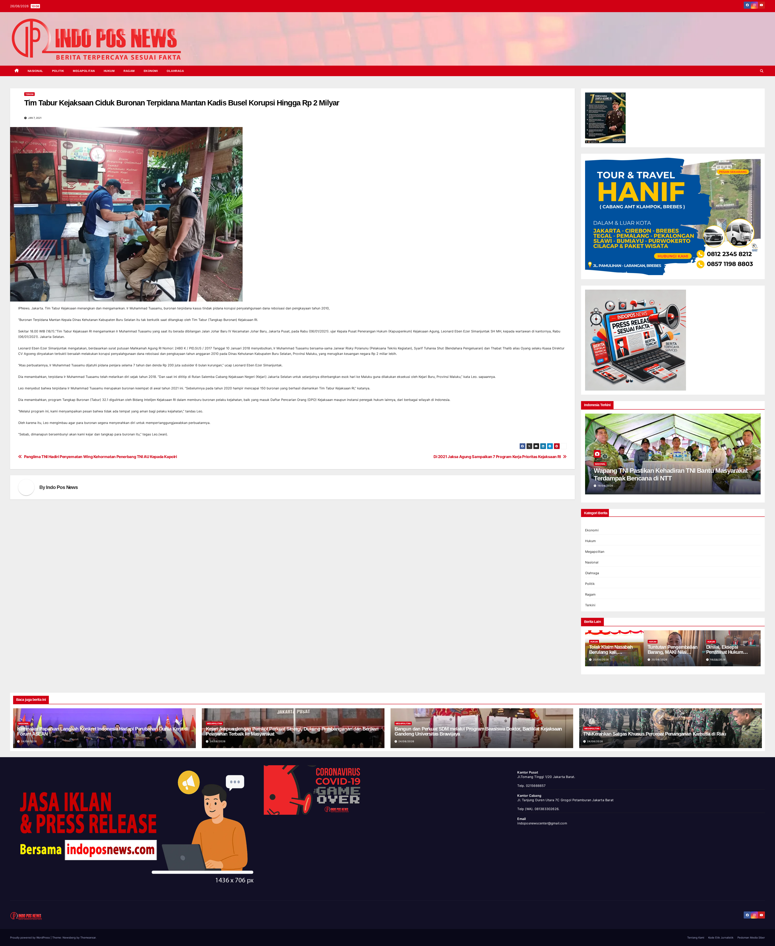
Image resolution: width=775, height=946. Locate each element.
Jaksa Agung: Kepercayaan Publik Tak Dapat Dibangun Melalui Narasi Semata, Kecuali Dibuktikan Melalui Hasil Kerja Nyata (671, 478)
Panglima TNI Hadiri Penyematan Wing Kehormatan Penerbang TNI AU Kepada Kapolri (100, 456)
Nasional (35, 71)
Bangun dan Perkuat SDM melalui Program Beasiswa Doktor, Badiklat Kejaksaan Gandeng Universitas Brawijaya (478, 731)
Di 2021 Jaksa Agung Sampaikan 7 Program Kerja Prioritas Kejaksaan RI (497, 456)
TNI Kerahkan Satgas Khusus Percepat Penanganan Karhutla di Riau (654, 734)
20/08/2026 (601, 659)
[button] (761, 71)
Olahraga (175, 71)
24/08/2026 (29, 741)
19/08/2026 (605, 485)
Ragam (129, 71)
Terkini (29, 94)
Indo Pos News (62, 487)
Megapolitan (84, 71)
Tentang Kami (695, 937)
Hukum (109, 71)
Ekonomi (151, 71)
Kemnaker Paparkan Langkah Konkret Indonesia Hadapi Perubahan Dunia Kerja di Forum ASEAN (102, 731)
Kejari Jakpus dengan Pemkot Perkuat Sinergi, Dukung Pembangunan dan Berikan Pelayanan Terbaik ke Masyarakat (292, 731)
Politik (58, 71)
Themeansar (88, 937)
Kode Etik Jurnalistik (720, 937)
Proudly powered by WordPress (30, 937)
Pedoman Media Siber (751, 937)
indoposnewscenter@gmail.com (542, 823)
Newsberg (69, 937)
